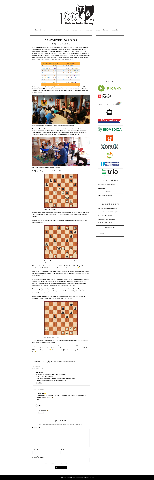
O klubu (97, 30)
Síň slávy (106, 30)
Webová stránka (38, 457)
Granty (66, 30)
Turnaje (89, 30)
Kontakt (47, 30)
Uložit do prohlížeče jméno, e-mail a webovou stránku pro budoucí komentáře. (61, 463)
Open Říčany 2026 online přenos (106, 184)
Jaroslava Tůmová (102, 212)
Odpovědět (39, 383)
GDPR (81, 30)
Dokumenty (57, 30)
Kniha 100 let (101, 188)
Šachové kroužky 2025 (112, 208)
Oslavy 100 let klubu (106, 215)
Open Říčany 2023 (110, 219)
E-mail (63, 449)
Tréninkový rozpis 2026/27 (105, 191)
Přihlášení (115, 30)
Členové (38, 30)
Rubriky (74, 30)
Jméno (35, 449)
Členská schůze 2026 (103, 199)
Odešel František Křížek (114, 212)
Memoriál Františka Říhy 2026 (106, 195)
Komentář (36, 427)
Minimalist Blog (81, 477)
